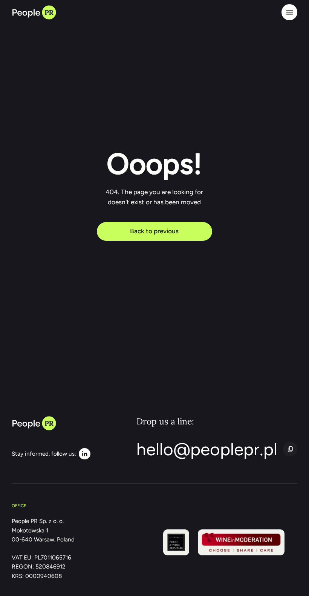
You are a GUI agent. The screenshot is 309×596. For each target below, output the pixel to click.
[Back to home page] (34, 12)
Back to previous (154, 231)
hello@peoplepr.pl (206, 449)
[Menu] (289, 12)
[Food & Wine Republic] (176, 542)
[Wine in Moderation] (241, 542)
